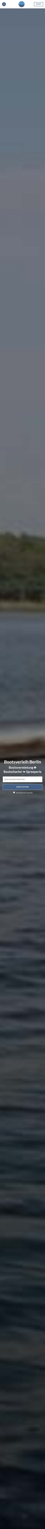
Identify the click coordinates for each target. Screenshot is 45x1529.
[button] (4, 4)
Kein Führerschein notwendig (24, 792)
